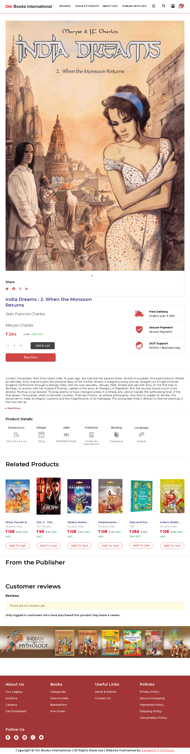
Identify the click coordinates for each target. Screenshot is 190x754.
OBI (132, 526)
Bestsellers (58, 704)
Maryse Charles (19, 325)
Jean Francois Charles (25, 314)
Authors (11, 698)
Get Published (16, 711)
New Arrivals (59, 698)
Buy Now (30, 357)
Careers (11, 704)
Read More (13, 408)
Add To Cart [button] (17, 545)
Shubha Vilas (14, 526)
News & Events (105, 691)
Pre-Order (57, 711)
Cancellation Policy (153, 717)
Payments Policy (151, 704)
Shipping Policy (151, 711)
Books (64, 6)
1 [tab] (92, 276)
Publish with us (133, 6)
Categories (58, 691)
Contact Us (103, 698)
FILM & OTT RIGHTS (87, 6)
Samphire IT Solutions (157, 750)
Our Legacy (14, 691)
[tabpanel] (95, 146)
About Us (109, 6)
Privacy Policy (149, 691)
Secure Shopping (152, 698)
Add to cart (43, 345)
